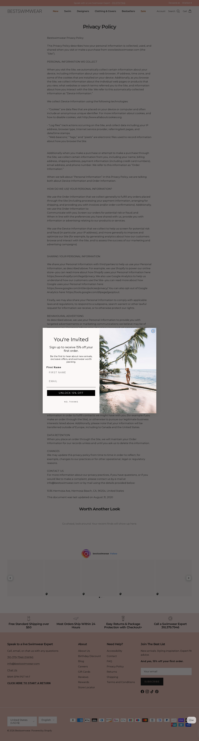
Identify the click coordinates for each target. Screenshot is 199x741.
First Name (53, 367)
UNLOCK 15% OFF (71, 393)
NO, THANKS (71, 402)
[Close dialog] (153, 331)
